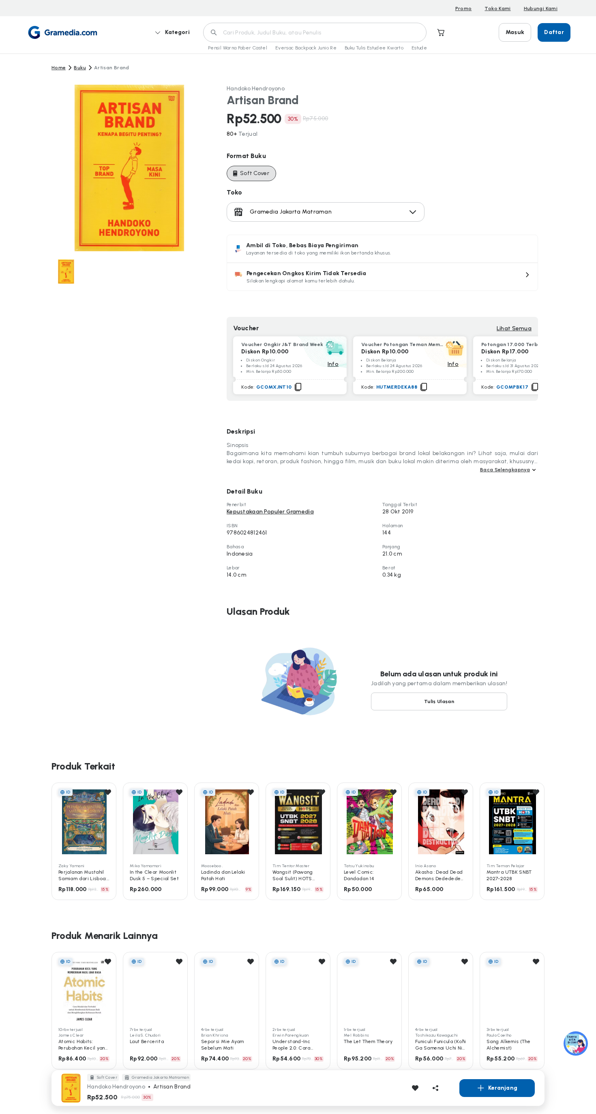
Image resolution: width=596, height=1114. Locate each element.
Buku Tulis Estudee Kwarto (374, 48)
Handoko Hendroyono (256, 88)
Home (58, 68)
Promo (463, 8)
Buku (80, 68)
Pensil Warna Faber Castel (237, 48)
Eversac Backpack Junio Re (306, 48)
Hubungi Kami (540, 8)
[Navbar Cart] (441, 32)
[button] (382, 277)
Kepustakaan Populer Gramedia (270, 511)
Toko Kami (497, 8)
